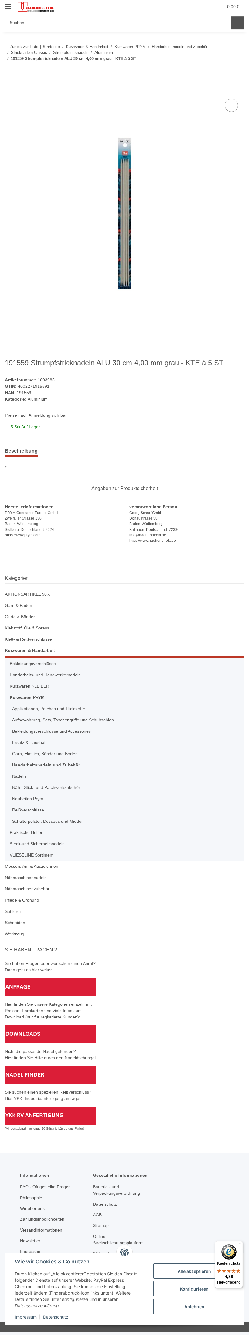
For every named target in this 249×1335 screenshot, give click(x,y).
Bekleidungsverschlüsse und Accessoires (51, 731)
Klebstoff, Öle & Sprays (27, 627)
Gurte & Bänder (20, 616)
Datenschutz (55, 1316)
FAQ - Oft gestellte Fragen (45, 1186)
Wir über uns (32, 1208)
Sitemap (101, 1225)
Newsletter (30, 1240)
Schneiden (15, 922)
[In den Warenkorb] (10, 90)
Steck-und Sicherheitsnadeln (37, 843)
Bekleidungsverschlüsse (33, 663)
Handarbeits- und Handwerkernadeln (45, 674)
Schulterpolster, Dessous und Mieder (47, 821)
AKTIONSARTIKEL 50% (27, 594)
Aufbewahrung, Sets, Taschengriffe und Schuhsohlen (63, 719)
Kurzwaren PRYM (27, 697)
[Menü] (239, 1244)
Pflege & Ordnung (22, 900)
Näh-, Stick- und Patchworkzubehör (46, 787)
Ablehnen (194, 1306)
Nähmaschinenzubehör (27, 888)
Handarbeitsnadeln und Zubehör (46, 764)
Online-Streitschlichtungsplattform (118, 1239)
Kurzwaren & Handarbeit (30, 650)
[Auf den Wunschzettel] (231, 105)
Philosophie (31, 1197)
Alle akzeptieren (194, 1271)
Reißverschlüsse (28, 810)
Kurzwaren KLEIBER (29, 686)
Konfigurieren (194, 1288)
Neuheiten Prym (27, 798)
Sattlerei (13, 911)
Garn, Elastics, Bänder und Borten (45, 753)
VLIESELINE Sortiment (31, 855)
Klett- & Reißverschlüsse (28, 639)
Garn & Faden (18, 605)
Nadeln (19, 776)
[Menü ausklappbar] (8, 4)
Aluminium (38, 399)
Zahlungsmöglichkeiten (42, 1219)
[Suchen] (237, 22)
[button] (194, 7)
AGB (97, 1214)
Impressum (26, 1316)
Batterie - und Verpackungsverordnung (116, 1190)
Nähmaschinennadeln (26, 877)
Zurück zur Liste (24, 46)
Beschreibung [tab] (21, 451)
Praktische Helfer (26, 832)
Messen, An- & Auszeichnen (31, 866)
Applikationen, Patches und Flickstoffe (48, 708)
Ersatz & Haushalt (29, 742)
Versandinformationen (41, 1230)
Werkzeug (14, 933)
